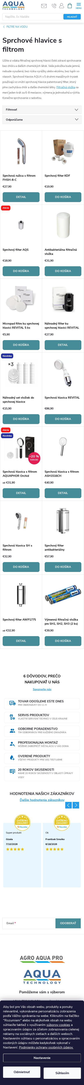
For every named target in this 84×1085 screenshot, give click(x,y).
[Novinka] (21, 373)
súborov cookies (58, 1025)
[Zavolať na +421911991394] (54, 5)
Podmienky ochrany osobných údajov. (46, 1047)
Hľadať (72, 16)
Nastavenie (42, 1058)
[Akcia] (21, 225)
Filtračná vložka (65, 87)
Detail (21, 197)
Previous (68, 805)
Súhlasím (62, 1073)
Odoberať (68, 923)
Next (76, 805)
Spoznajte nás (42, 689)
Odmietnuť (22, 1072)
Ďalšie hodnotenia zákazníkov (42, 800)
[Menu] (78, 5)
